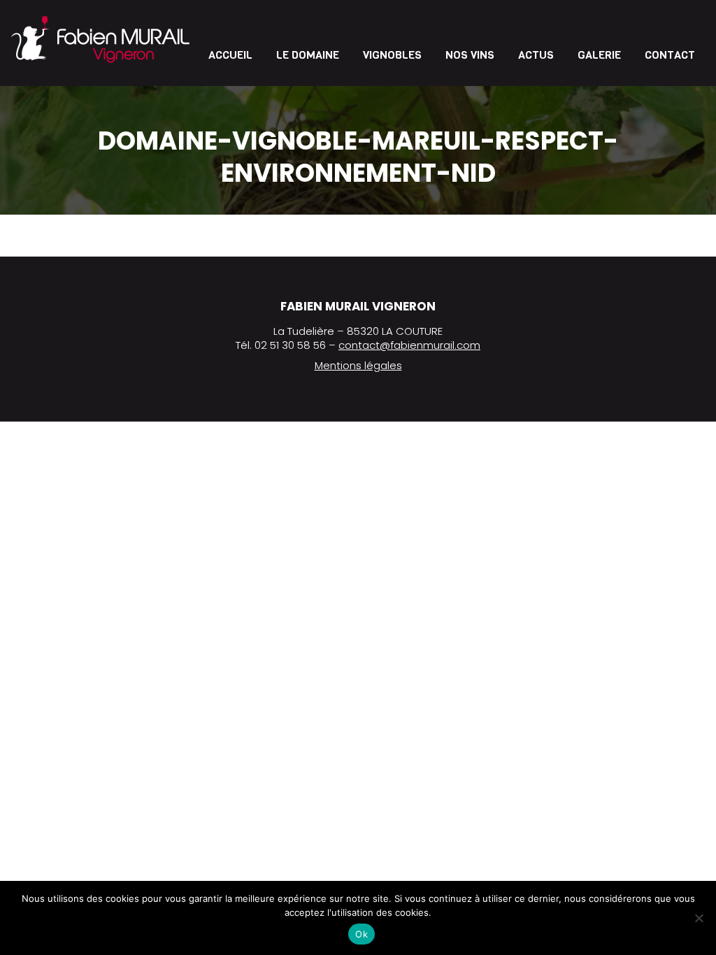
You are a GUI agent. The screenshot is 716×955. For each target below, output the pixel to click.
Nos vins (469, 55)
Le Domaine (307, 55)
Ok (361, 934)
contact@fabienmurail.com (409, 345)
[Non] (699, 918)
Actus (536, 55)
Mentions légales (358, 365)
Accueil (230, 55)
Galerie (599, 55)
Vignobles (392, 55)
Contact (670, 55)
